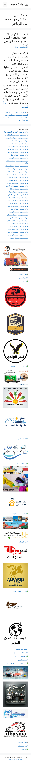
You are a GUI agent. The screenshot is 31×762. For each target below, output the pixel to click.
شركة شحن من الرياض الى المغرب (17, 200)
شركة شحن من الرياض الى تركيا (18, 192)
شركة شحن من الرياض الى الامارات (17, 138)
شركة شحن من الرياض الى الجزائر (17, 215)
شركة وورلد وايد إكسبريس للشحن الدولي (15, 132)
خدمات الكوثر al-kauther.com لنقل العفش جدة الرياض (16, 37)
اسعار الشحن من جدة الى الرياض (16, 112)
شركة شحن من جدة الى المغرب (18, 203)
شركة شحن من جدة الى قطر (19, 155)
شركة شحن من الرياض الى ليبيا (18, 212)
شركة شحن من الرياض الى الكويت (17, 174)
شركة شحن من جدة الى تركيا (19, 189)
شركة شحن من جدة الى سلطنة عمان (16, 166)
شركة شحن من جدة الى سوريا (19, 238)
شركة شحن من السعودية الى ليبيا (18, 206)
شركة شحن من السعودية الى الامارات (16, 135)
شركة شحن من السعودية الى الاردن (17, 146)
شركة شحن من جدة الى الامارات (18, 141)
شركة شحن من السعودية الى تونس (17, 223)
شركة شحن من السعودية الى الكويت (17, 171)
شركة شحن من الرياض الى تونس (18, 229)
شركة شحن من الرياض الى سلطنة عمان (16, 169)
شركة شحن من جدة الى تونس (19, 226)
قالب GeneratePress (15, 759)
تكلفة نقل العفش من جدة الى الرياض (16, 115)
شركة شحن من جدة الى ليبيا (19, 209)
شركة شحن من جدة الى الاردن (18, 143)
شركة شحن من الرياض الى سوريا (18, 235)
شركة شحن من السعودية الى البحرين (17, 186)
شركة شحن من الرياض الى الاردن (18, 149)
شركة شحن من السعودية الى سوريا (17, 232)
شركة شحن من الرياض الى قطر (18, 158)
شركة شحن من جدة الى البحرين (18, 180)
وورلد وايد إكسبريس (19, 4)
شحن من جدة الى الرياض (20, 117)
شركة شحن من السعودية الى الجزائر (17, 220)
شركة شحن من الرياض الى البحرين (17, 183)
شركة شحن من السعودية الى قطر (17, 152)
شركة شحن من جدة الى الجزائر (18, 218)
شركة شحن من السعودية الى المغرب (17, 197)
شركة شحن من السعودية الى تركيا (17, 195)
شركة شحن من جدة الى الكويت (18, 177)
